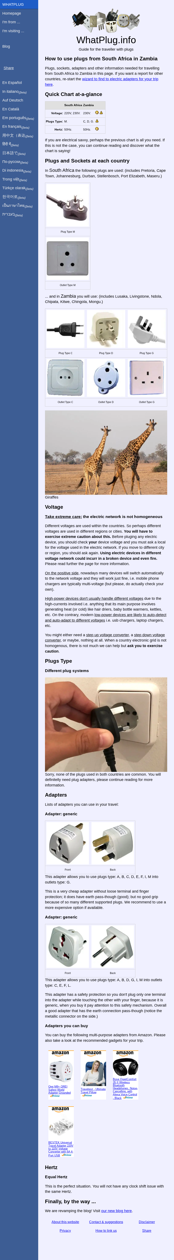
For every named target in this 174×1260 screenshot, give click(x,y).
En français (15, 126)
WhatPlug (13, 4)
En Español (12, 83)
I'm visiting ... (13, 31)
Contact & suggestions (106, 1222)
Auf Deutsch (12, 100)
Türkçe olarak (18, 188)
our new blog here (116, 1211)
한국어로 (14, 196)
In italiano (14, 91)
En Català (10, 109)
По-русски (15, 162)
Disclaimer (147, 1222)
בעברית (12, 214)
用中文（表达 (17, 135)
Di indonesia (16, 170)
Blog (6, 46)
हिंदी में (10, 144)
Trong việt (14, 179)
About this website (65, 1222)
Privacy (65, 1230)
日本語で (14, 153)
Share (146, 1230)
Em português (18, 118)
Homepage (11, 13)
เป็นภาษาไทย (17, 205)
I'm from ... (11, 22)
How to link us (106, 1230)
